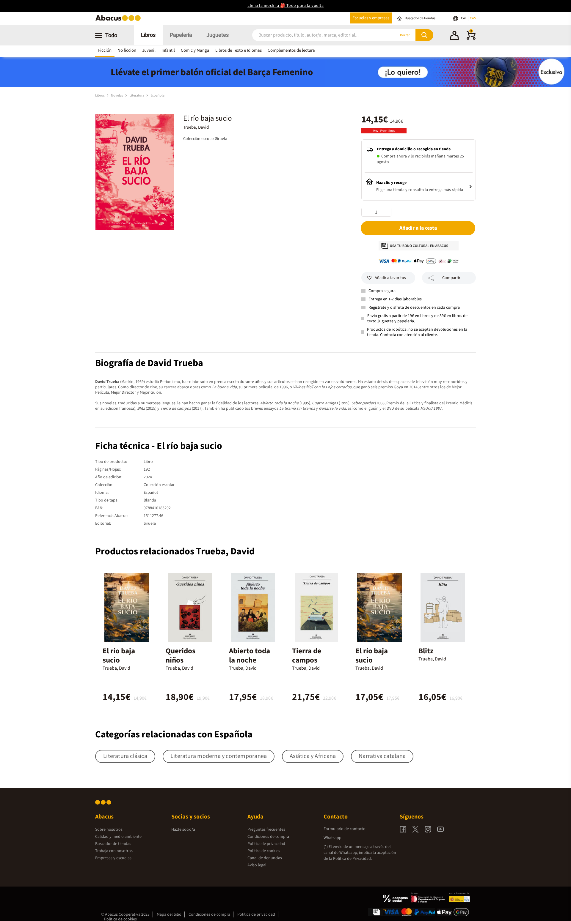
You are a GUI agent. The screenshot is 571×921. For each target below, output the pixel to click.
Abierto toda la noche (249, 655)
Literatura (137, 95)
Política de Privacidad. (352, 859)
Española (157, 95)
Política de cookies (263, 851)
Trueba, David (196, 127)
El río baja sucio (119, 655)
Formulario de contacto (344, 829)
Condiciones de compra (268, 837)
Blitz (426, 651)
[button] (454, 36)
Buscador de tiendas (113, 844)
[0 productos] (471, 38)
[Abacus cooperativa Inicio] (119, 20)
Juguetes (217, 35)
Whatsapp (332, 838)
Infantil (168, 50)
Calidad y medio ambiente (118, 837)
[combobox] (315, 35)
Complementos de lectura (291, 50)
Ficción (105, 50)
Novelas (117, 95)
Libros (148, 35)
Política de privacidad (266, 844)
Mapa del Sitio (169, 914)
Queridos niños (180, 655)
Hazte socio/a (183, 829)
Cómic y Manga (195, 50)
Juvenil (149, 50)
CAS (473, 18)
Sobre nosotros (109, 829)
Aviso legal (256, 865)
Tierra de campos (306, 655)
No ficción (126, 50)
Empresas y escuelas (113, 858)
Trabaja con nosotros (114, 851)
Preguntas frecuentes (266, 829)
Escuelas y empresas (370, 18)
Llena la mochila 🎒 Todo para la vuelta (285, 6)
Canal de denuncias (264, 858)
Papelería (181, 35)
